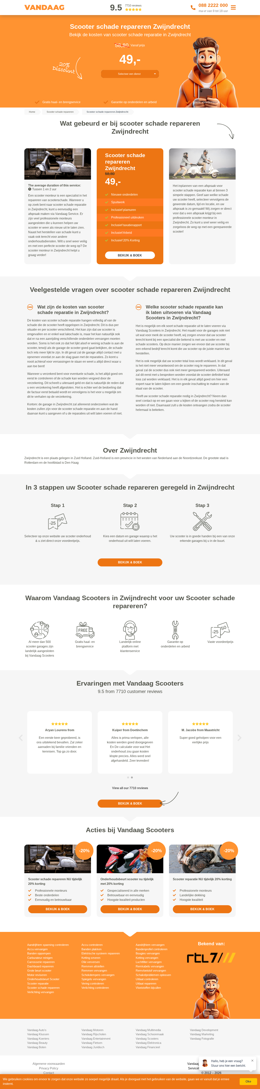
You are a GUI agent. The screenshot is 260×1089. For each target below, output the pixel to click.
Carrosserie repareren (41, 962)
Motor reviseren (37, 975)
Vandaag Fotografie (202, 1038)
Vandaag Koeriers (38, 1038)
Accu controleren (92, 944)
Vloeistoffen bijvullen (148, 987)
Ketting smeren (90, 957)
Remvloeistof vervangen (151, 970)
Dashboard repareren (40, 966)
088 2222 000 (213, 5)
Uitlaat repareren (146, 983)
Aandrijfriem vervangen (150, 944)
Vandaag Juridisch (92, 1047)
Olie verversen (90, 962)
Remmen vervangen (94, 970)
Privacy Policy (48, 1068)
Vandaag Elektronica (148, 1042)
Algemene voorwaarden (49, 1063)
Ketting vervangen (147, 957)
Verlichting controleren (95, 987)
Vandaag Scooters (147, 1038)
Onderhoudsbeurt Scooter (43, 979)
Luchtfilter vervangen (149, 962)
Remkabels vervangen (150, 966)
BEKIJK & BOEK (130, 255)
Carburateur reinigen (40, 957)
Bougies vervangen (148, 953)
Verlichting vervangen (40, 992)
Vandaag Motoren (92, 1030)
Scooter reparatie (38, 983)
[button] (28, 307)
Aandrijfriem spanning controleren (48, 944)
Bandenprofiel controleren (151, 949)
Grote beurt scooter (39, 970)
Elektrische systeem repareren (100, 953)
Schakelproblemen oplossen (153, 975)
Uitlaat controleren (147, 979)
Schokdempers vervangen (97, 975)
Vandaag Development (204, 1030)
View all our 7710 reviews (130, 788)
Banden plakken (91, 949)
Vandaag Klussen (38, 1034)
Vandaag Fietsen (91, 1042)
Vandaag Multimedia (148, 1030)
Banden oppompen (39, 953)
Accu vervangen (37, 949)
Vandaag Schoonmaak (150, 1034)
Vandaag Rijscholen (93, 1034)
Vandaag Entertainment (95, 1038)
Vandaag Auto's (36, 1030)
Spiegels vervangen (93, 979)
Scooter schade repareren (43, 987)
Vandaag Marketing (202, 1034)
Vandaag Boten (36, 1047)
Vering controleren (92, 983)
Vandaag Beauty (37, 1042)
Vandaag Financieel (148, 1047)
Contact (48, 1073)
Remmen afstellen (92, 966)
